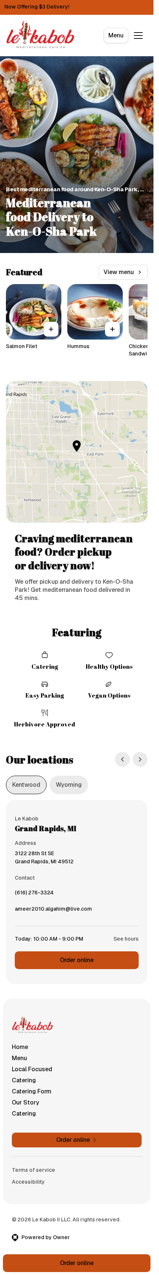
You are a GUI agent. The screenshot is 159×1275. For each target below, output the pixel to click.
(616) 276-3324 (34, 894)
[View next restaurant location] (140, 759)
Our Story (25, 1102)
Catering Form (31, 1091)
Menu (116, 35)
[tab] (26, 785)
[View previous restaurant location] (122, 759)
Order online (77, 960)
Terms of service (33, 1170)
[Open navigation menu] (138, 35)
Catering (24, 1080)
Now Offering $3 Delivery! (36, 6)
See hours (126, 938)
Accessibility (28, 1181)
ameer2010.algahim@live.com (53, 910)
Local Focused (32, 1069)
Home (20, 1047)
